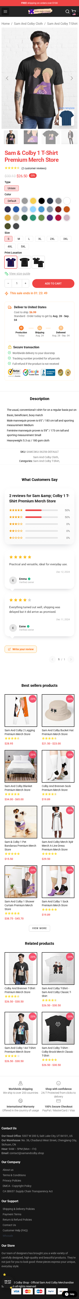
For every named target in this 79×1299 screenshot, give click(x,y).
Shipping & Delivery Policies (19, 1208)
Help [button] (72, 1294)
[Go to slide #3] (50, 137)
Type (8, 182)
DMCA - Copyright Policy (17, 1185)
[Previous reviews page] (52, 659)
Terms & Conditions (14, 1175)
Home (6, 23)
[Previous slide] (7, 78)
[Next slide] (71, 78)
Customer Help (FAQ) (15, 1230)
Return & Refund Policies (17, 1219)
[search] (67, 11)
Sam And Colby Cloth (28, 23)
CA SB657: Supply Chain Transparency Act (28, 1191)
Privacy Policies (12, 1180)
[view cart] (73, 11)
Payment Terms (12, 1214)
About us (8, 1169)
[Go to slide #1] (11, 137)
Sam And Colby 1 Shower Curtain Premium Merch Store (19, 905)
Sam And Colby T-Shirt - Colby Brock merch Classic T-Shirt (57, 1051)
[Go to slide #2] (30, 137)
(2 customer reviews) (33, 168)
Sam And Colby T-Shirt (62, 23)
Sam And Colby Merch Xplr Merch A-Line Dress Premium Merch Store (57, 845)
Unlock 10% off (7, 1282)
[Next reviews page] (70, 659)
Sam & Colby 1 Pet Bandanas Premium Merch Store (20, 845)
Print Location (13, 252)
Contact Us (9, 1225)
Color (8, 194)
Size (7, 232)
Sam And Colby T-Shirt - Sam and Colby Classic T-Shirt (56, 992)
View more (39, 928)
